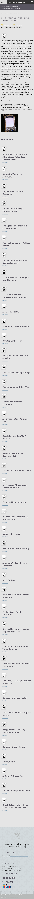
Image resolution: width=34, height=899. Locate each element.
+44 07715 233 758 (9, 874)
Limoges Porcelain (11, 534)
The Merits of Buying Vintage (16, 372)
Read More (5, 162)
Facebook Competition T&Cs (16, 387)
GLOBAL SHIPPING (7, 25)
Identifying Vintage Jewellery (16, 326)
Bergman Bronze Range (13, 747)
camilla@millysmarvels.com (12, 6)
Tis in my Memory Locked (14, 502)
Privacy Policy (5, 897)
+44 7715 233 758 (15, 8)
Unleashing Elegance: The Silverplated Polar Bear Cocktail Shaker (14, 157)
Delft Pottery (8, 580)
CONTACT (14, 21)
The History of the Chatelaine (16, 470)
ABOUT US (12, 18)
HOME (3, 2)
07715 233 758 (6, 8)
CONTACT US (20, 846)
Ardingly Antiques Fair (12, 776)
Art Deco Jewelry (10, 312)
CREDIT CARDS (18, 25)
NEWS (26, 18)
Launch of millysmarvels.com (16, 790)
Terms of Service (14, 897)
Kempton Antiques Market (14, 698)
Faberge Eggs (9, 761)
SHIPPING (4, 21)
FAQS (20, 18)
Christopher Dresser (12, 341)
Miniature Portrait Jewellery (15, 548)
